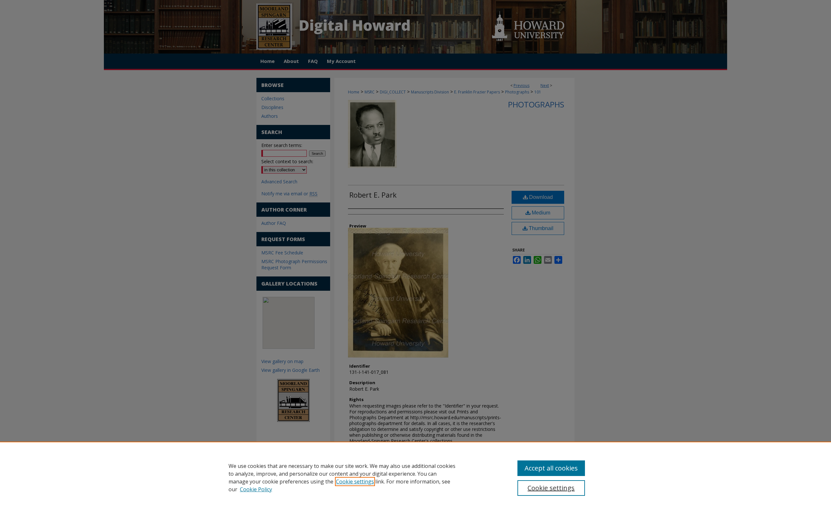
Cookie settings (355, 481)
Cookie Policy (256, 489)
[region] (415, 477)
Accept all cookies (551, 468)
